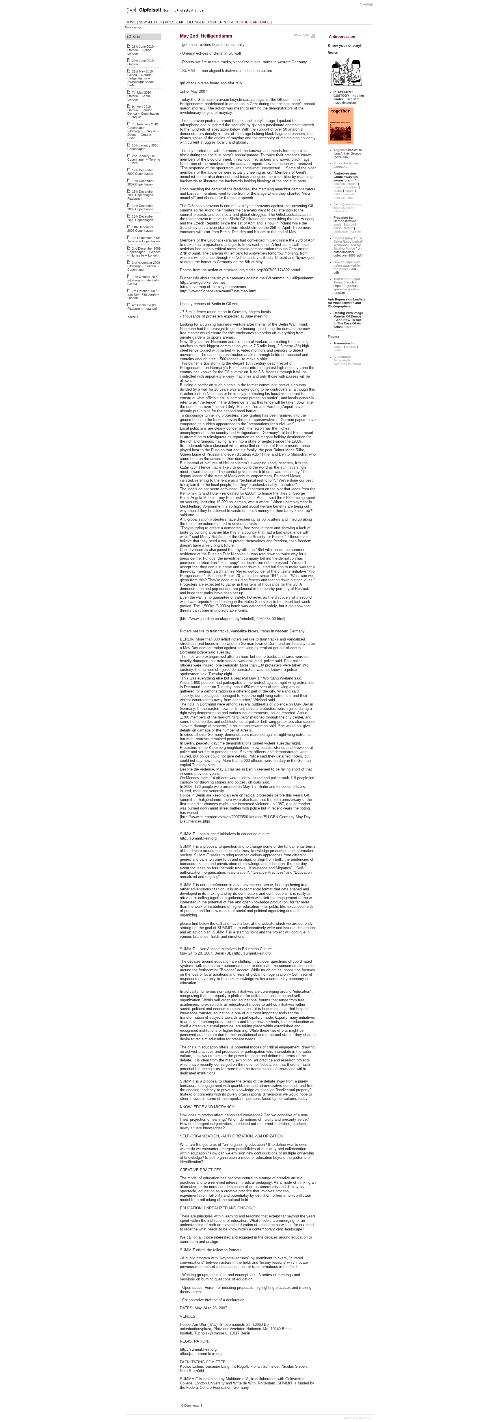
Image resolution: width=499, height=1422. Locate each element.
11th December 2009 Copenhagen (140, 228)
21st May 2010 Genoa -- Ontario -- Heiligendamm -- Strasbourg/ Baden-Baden (141, 78)
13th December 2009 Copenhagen (140, 218)
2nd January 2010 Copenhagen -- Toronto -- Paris (143, 159)
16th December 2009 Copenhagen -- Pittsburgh (141, 195)
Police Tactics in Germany (346, 164)
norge (350, 224)
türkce (338, 194)
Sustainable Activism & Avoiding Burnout (347, 360)
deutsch (339, 183)
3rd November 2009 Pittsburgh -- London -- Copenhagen (143, 266)
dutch (351, 197)
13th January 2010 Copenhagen (142, 147)
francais (339, 197)
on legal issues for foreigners (348, 208)
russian (350, 194)
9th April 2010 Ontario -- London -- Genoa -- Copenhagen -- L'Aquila (143, 112)
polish (338, 228)
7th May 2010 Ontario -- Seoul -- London (140, 96)
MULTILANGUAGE (255, 22)
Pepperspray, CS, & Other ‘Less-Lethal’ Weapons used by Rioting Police (348, 243)
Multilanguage (133, 27)
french (348, 228)
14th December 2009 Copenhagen (140, 207)
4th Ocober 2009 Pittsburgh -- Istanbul (142, 306)
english (352, 183)
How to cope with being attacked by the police (347, 265)
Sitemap (366, 4)
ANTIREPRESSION (222, 22)
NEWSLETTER (150, 22)
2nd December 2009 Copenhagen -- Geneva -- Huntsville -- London (144, 252)
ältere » (133, 317)
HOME (131, 22)
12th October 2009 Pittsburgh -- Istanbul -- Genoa (143, 280)
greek (338, 187)
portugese (341, 231)
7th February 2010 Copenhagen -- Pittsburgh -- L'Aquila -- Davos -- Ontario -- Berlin (143, 131)
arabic (338, 190)
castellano (351, 187)
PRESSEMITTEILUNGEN (185, 22)
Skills (136, 36)
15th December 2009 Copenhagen (140, 182)
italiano (349, 190)
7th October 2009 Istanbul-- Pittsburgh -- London (143, 294)
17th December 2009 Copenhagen (140, 171)
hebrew (351, 346)
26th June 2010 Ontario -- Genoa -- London (140, 50)
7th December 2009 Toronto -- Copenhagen (143, 239)
